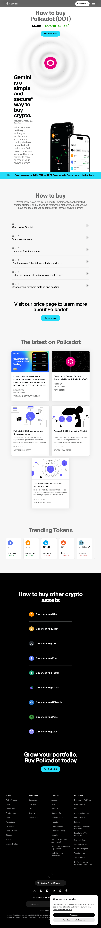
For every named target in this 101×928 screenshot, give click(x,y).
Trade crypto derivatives (80, 175)
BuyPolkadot (50, 33)
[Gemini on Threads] (66, 891)
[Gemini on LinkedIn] (47, 891)
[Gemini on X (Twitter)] (34, 891)
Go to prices (51, 318)
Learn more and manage (62, 909)
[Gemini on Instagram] (40, 891)
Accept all (74, 915)
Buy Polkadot (50, 769)
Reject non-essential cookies (74, 920)
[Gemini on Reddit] (60, 891)
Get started (82, 4)
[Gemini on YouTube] (53, 891)
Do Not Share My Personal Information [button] (83, 863)
